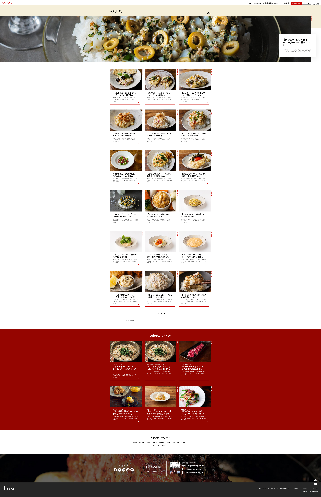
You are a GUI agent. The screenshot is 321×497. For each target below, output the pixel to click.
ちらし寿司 (181, 442)
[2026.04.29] (195, 281)
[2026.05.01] (160, 281)
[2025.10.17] (160, 396)
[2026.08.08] (126, 120)
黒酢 (148, 442)
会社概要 (305, 488)
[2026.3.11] (195, 351)
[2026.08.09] (195, 79)
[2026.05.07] (126, 241)
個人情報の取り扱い (284, 488)
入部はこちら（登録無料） (152, 471)
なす (164, 445)
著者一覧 (273, 488)
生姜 (168, 442)
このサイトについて (261, 488)
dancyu (120, 320)
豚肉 (155, 442)
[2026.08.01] (195, 160)
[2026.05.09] (160, 200)
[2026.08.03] (195, 120)
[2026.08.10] (160, 79)
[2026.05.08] (195, 200)
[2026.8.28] (126, 351)
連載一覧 (286, 3)
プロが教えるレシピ (258, 3)
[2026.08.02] (160, 160)
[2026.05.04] (195, 241)
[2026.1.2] (160, 351)
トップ (249, 3)
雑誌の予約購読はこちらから (193, 472)
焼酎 (135, 442)
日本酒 (141, 442)
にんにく (156, 445)
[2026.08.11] (126, 79)
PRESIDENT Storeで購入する (193, 469)
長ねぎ (161, 442)
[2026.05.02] (126, 281)
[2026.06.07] (126, 200)
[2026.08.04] (160, 120)
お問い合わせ (315, 488)
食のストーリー (278, 3)
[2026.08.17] (155, 39)
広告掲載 (296, 488)
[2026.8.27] (126, 396)
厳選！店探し (269, 3)
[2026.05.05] (160, 241)
